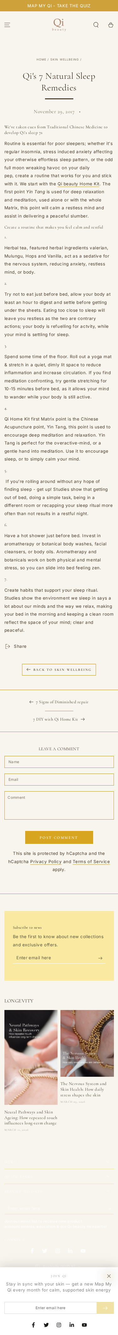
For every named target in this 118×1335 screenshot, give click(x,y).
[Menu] (7, 25)
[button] (95, 25)
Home (42, 59)
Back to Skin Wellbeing (62, 670)
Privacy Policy (46, 861)
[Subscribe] (101, 958)
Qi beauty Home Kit (78, 183)
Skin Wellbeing (64, 59)
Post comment (59, 837)
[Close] (109, 1276)
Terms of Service (91, 861)
